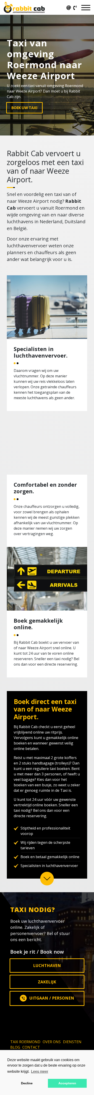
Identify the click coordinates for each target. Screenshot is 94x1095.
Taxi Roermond (25, 1041)
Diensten (72, 1041)
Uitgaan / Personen (51, 998)
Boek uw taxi (24, 107)
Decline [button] (27, 1083)
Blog (15, 1047)
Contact (31, 1047)
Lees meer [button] (39, 1071)
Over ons (52, 1041)
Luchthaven (47, 965)
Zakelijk (47, 982)
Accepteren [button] (67, 1083)
